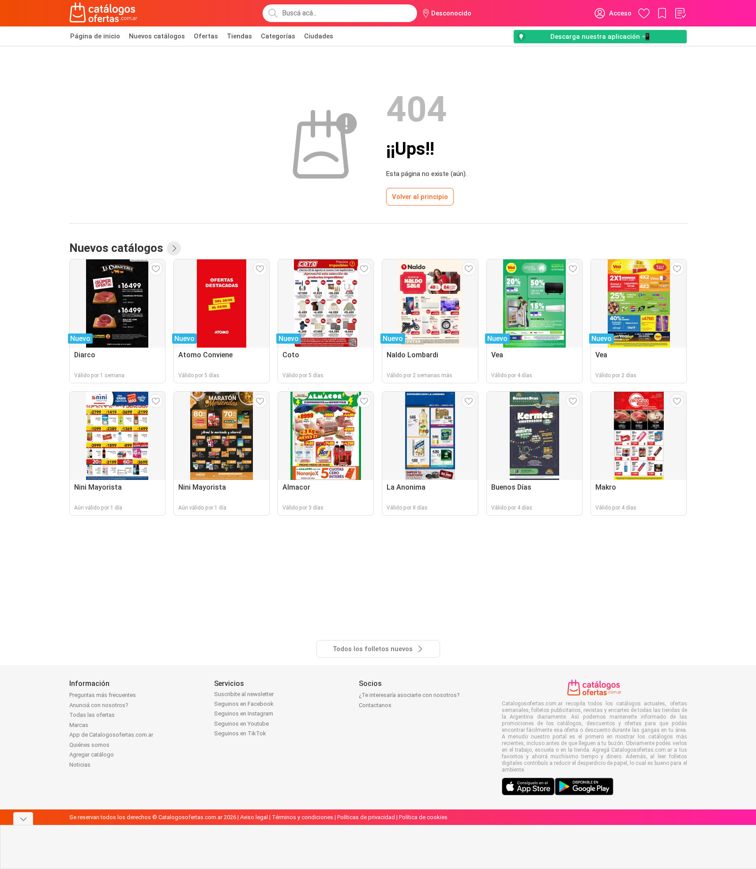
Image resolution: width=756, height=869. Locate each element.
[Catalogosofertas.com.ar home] (103, 13)
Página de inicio (95, 36)
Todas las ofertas (92, 715)
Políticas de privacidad (366, 817)
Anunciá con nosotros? (98, 705)
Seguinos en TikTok (240, 733)
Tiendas (239, 36)
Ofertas (206, 36)
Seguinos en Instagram (243, 713)
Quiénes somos (89, 745)
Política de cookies (423, 817)
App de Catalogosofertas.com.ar (111, 734)
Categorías (278, 36)
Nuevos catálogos (157, 36)
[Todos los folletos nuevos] (174, 248)
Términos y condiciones (302, 817)
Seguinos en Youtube (241, 723)
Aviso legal (254, 817)
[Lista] (680, 13)
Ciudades (318, 36)
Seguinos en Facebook (244, 703)
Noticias (79, 764)
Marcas (78, 725)
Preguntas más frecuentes (102, 695)
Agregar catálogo (91, 754)
